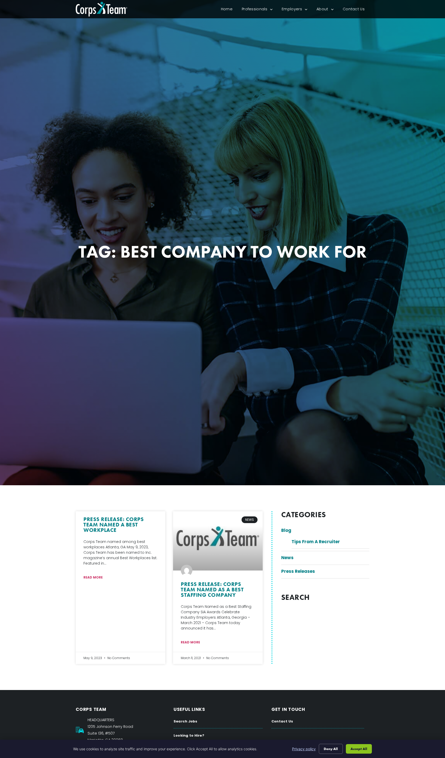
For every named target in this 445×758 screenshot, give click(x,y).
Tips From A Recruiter (316, 542)
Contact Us (356, 10)
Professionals (259, 10)
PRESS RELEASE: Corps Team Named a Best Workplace (113, 524)
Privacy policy (304, 749)
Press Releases (298, 571)
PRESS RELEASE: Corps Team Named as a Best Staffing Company (212, 589)
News (287, 558)
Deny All (331, 748)
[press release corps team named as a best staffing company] (218, 540)
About (327, 10)
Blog (286, 530)
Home (229, 10)
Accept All (358, 748)
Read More (93, 577)
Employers (297, 10)
